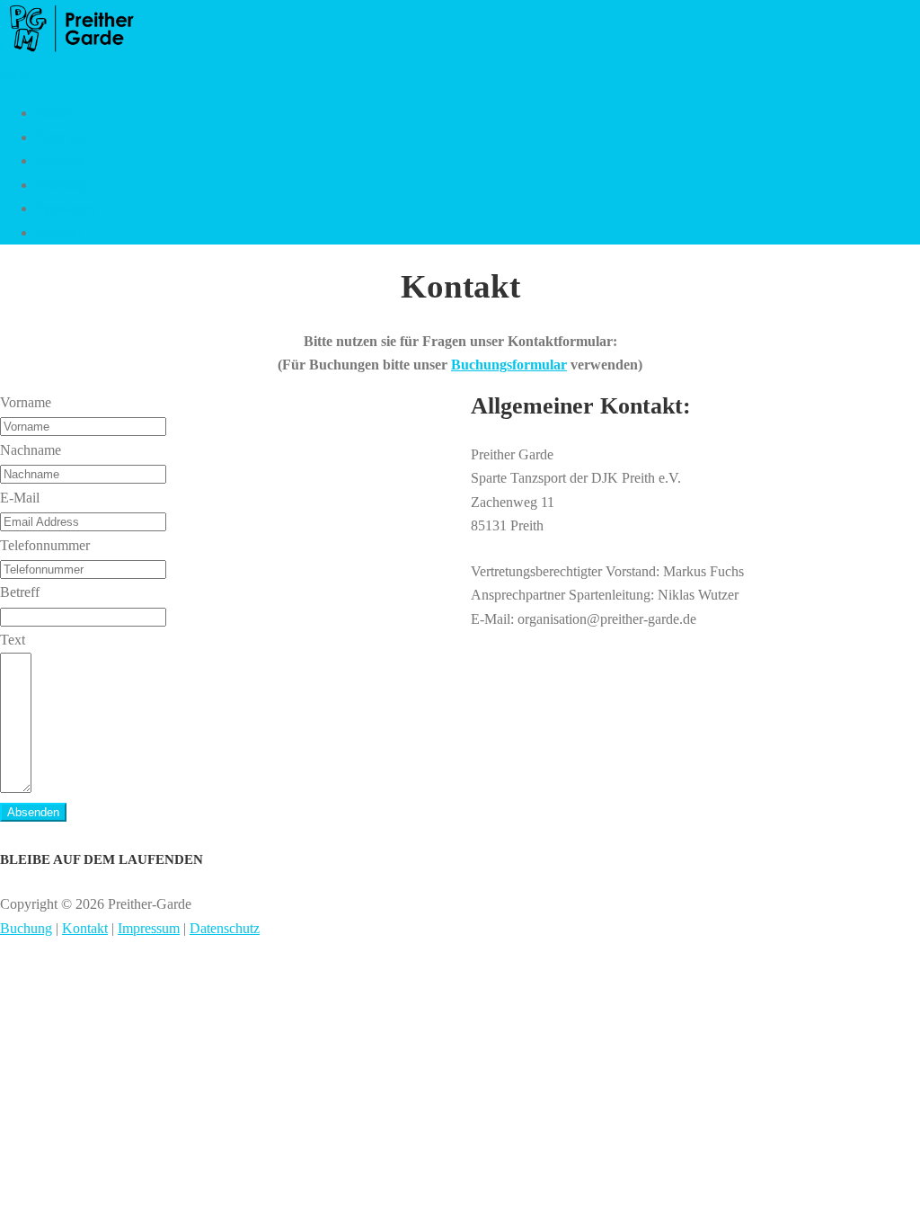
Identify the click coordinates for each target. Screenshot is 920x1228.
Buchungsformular (509, 364)
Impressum (149, 928)
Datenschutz (225, 928)
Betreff (20, 592)
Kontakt (59, 232)
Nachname (30, 450)
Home (53, 112)
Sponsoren (66, 208)
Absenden (33, 812)
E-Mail (20, 497)
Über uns (62, 137)
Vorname (25, 402)
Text (12, 639)
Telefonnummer (45, 545)
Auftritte (60, 160)
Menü (16, 75)
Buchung (62, 184)
